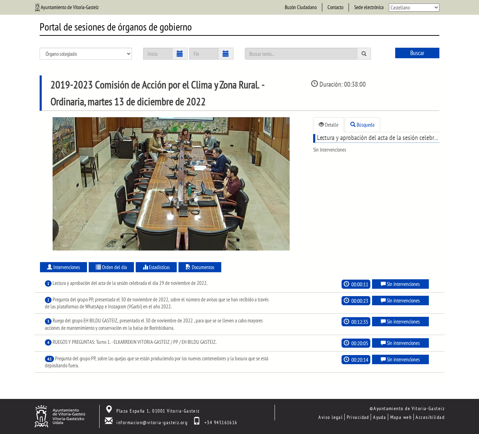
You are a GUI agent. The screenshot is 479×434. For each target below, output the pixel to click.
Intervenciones (66, 267)
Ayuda (379, 417)
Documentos (202, 267)
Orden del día (114, 267)
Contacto (335, 7)
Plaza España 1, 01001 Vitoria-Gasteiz (158, 410)
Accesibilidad (430, 417)
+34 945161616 (220, 422)
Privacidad (358, 417)
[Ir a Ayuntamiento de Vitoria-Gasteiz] (59, 415)
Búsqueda (365, 124)
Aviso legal (330, 417)
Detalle (331, 124)
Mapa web (401, 417)
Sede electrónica (369, 7)
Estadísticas (159, 267)
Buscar (417, 53)
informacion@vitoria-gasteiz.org (152, 422)
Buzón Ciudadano (301, 7)
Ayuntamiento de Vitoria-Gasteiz (70, 7)
